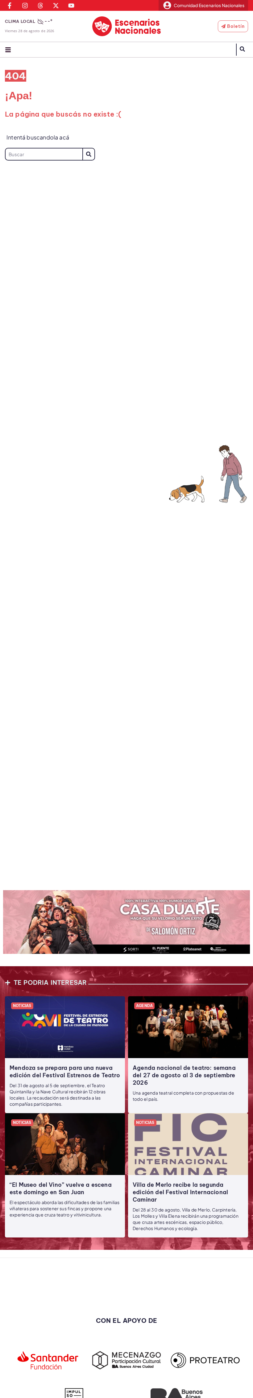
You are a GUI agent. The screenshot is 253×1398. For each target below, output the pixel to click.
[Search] (88, 154)
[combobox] (43, 154)
